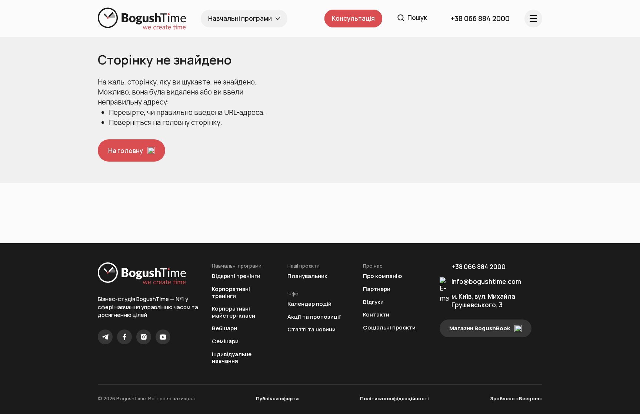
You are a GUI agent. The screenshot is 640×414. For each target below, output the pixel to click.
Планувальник (307, 276)
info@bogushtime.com (486, 281)
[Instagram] (143, 336)
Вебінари (224, 328)
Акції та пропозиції (314, 317)
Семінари (225, 341)
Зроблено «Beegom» (516, 398)
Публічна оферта (277, 398)
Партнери (376, 289)
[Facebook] (124, 336)
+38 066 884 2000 (478, 266)
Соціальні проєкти (389, 327)
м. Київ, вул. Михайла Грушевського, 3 (483, 300)
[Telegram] (105, 336)
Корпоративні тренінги (231, 292)
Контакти (376, 314)
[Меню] (533, 18)
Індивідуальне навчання (231, 358)
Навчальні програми (240, 18)
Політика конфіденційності (394, 398)
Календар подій (309, 304)
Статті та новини (311, 329)
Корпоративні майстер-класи (233, 312)
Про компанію (382, 276)
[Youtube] (163, 336)
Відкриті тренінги (236, 276)
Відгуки (373, 302)
